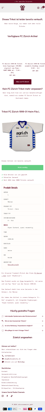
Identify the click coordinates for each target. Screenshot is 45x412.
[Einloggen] (38, 7)
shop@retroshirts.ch (13, 359)
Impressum (5, 380)
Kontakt (5, 371)
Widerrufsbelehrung (9, 382)
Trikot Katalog (3, 8)
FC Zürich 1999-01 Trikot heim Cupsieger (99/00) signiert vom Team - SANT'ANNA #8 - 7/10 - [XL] (12, 68)
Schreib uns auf (15, 362)
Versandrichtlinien (9, 374)
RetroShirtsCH (13, 264)
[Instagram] (3, 396)
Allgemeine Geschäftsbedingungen (15, 377)
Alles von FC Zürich (22, 82)
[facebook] (7, 396)
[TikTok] (12, 396)
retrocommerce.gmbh (25, 404)
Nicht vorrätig (22, 167)
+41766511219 (10, 356)
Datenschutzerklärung (10, 385)
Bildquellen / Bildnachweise (13, 388)
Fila (21, 281)
